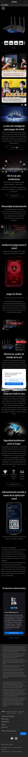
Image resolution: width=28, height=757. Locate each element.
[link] (14, 1)
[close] (24, 370)
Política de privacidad (17, 751)
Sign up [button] (23, 733)
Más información (14, 633)
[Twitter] (16, 738)
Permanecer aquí (14, 380)
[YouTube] (11, 738)
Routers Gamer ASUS (11, 713)
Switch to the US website (14, 384)
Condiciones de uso (5, 751)
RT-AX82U (4, 5)
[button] (2, 1)
